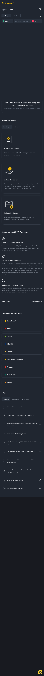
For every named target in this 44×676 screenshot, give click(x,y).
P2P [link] (11, 10)
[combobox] (7, 21)
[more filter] (40, 16)
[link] (22, 321)
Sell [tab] (15, 16)
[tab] (4, 9)
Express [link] (4, 10)
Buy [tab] (6, 16)
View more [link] (36, 301)
